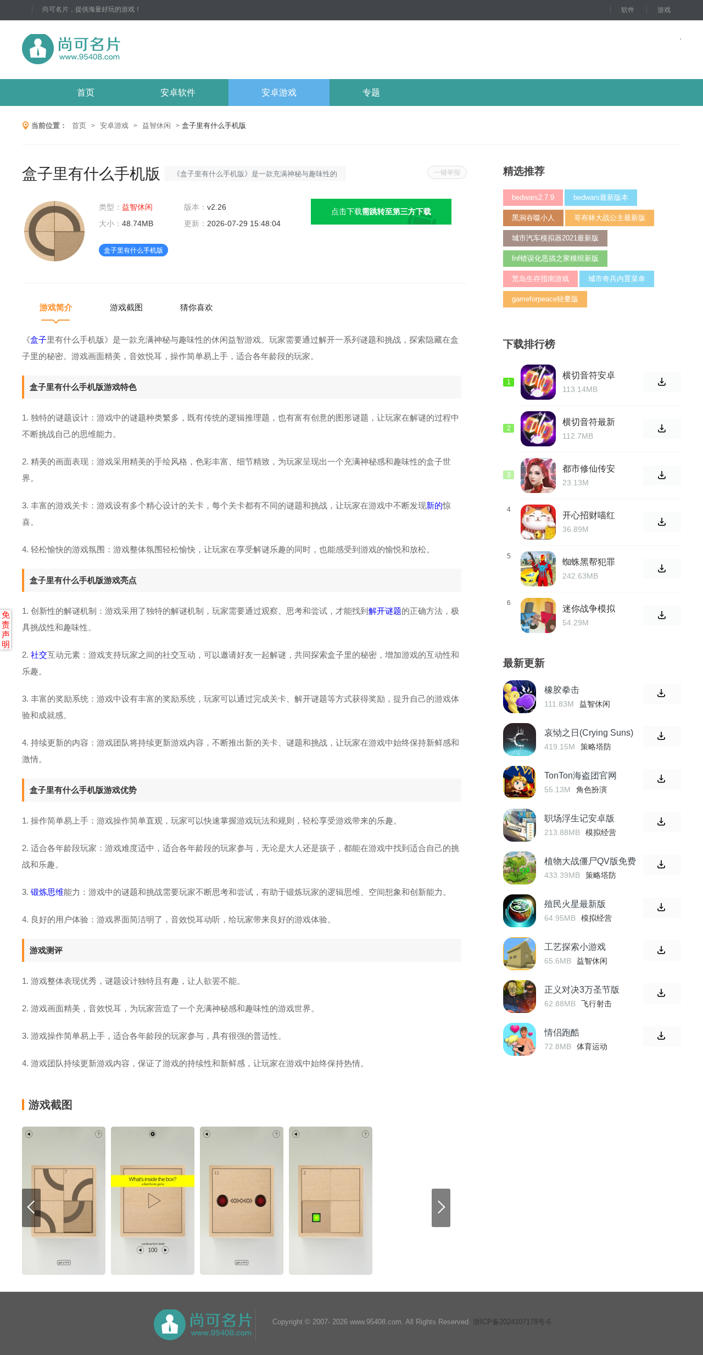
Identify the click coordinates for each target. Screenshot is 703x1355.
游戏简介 (56, 307)
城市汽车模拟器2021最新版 (555, 238)
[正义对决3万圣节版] (519, 996)
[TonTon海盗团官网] (519, 782)
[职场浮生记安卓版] (519, 825)
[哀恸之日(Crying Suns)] (519, 739)
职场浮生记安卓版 (579, 818)
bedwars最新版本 (600, 197)
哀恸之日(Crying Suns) (588, 732)
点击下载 (381, 211)
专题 (371, 92)
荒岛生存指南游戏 (540, 279)
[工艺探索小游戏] (519, 953)
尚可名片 (131, 49)
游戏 (664, 10)
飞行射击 (596, 1003)
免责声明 (6, 629)
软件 (627, 10)
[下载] (662, 694)
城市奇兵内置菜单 (616, 279)
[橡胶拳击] (519, 696)
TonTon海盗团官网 (580, 775)
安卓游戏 (279, 92)
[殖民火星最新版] (519, 910)
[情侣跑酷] (519, 1039)
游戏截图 (126, 307)
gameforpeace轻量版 (545, 299)
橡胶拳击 (561, 690)
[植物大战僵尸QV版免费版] (519, 868)
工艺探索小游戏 (575, 946)
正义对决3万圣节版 (582, 989)
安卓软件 (178, 92)
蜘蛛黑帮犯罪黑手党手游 (588, 562)
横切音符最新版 (588, 422)
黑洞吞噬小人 (533, 218)
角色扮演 (591, 789)
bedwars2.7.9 (533, 197)
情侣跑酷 (561, 1032)
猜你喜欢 (196, 307)
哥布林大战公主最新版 (609, 218)
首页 (85, 92)
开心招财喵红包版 (588, 515)
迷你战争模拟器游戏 (588, 609)
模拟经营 (600, 832)
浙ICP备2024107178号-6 (512, 1322)
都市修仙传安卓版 (588, 469)
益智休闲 (156, 125)
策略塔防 (596, 746)
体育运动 (592, 1046)
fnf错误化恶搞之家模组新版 (555, 258)
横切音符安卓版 (588, 375)
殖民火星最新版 (575, 904)
